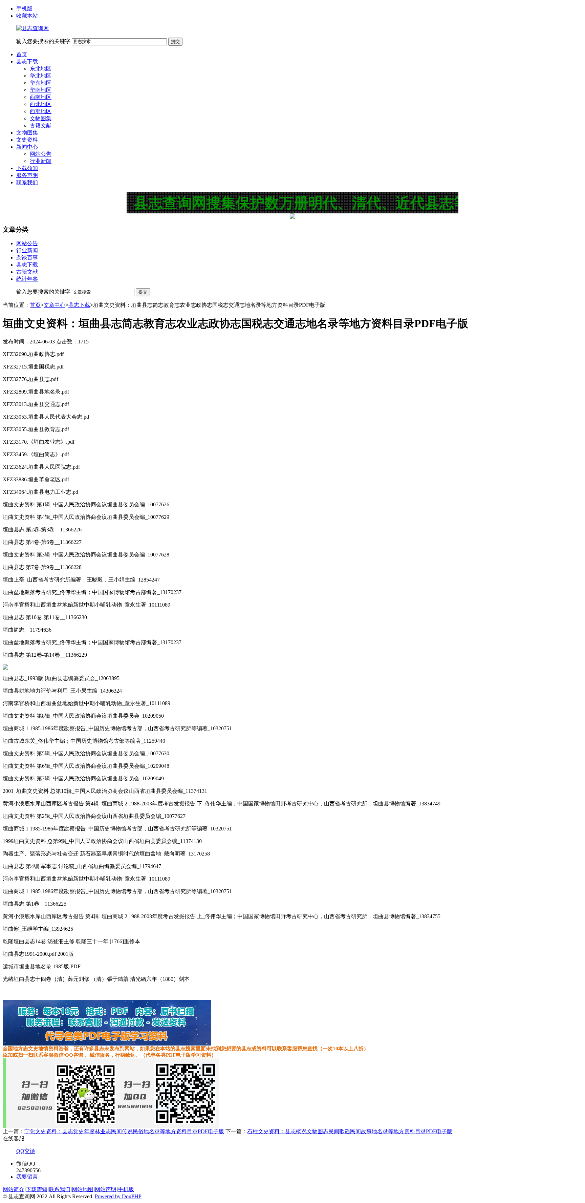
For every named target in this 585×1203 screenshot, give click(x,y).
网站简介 (13, 1189)
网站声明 (105, 1189)
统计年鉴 (27, 279)
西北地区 (40, 104)
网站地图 (82, 1189)
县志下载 (27, 61)
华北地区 (40, 76)
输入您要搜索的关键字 (43, 41)
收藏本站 (27, 16)
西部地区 (40, 111)
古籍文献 (40, 125)
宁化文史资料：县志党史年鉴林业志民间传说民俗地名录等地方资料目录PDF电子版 (124, 1131)
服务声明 (27, 175)
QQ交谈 (25, 1151)
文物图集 (40, 118)
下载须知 (27, 168)
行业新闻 (40, 161)
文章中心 (54, 305)
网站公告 (40, 154)
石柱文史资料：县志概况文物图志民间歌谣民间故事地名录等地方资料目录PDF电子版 (349, 1131)
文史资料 (27, 140)
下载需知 (36, 1189)
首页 (21, 54)
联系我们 (27, 182)
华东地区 (40, 83)
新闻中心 (27, 147)
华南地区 (40, 90)
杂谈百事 (27, 257)
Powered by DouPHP (118, 1196)
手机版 (24, 9)
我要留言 (27, 1177)
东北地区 (40, 68)
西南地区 (40, 97)
